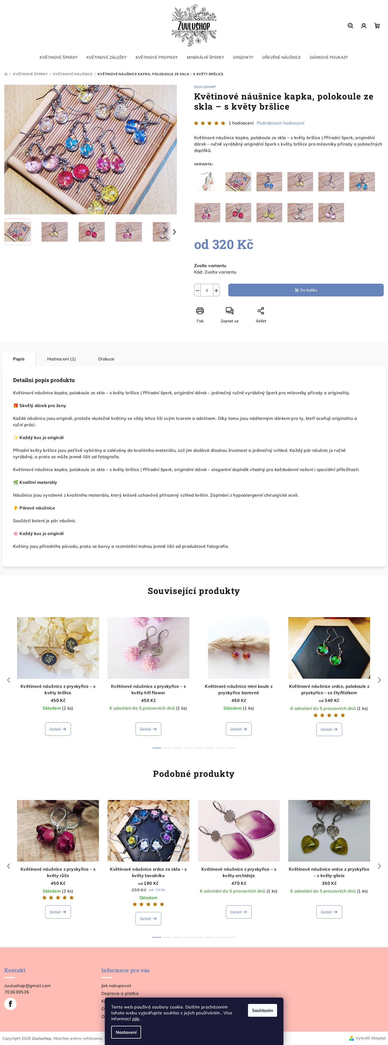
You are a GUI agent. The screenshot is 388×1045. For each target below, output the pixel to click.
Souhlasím (262, 1010)
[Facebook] (10, 1004)
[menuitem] (58, 57)
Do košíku (308, 290)
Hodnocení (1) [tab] (61, 358)
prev (8, 680)
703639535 (16, 992)
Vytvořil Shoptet (371, 1038)
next (379, 680)
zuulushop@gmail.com (27, 985)
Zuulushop (205, 87)
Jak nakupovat (116, 985)
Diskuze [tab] (106, 358)
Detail (55, 729)
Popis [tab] (19, 358)
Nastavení (126, 1032)
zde (135, 1018)
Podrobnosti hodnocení (280, 123)
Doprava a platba (120, 993)
